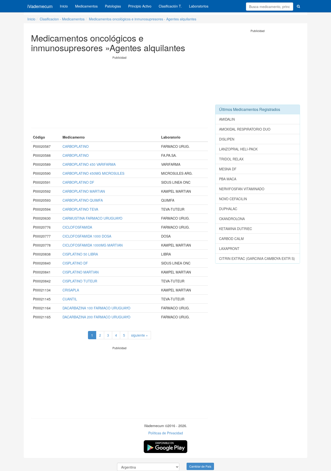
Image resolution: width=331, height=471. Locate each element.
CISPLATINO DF (75, 263)
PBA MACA (227, 178)
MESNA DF (227, 168)
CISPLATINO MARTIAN (81, 272)
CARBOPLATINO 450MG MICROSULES (93, 173)
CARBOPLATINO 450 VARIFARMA (89, 164)
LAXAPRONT (229, 248)
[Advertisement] (119, 94)
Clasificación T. (170, 6)
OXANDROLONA (232, 218)
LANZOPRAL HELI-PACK (238, 149)
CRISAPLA (71, 290)
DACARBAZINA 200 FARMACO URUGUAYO (96, 316)
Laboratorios (198, 6)
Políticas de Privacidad (165, 432)
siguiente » (139, 335)
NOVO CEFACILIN (233, 198)
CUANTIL (70, 299)
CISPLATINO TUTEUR (80, 281)
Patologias (113, 6)
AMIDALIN (227, 119)
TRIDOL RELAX (231, 159)
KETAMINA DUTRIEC (235, 228)
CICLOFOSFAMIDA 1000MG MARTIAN (93, 245)
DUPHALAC (228, 208)
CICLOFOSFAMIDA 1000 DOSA (87, 236)
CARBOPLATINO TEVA (80, 209)
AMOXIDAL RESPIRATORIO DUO (244, 129)
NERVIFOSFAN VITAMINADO (241, 188)
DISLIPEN (226, 139)
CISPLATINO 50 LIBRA (80, 254)
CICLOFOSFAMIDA (77, 227)
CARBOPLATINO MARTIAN (84, 191)
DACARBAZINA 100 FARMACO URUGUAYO (96, 308)
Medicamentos (86, 6)
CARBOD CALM (231, 238)
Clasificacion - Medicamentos (62, 19)
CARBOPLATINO (76, 146)
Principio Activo (139, 6)
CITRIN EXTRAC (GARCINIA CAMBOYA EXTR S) (257, 258)
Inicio (64, 6)
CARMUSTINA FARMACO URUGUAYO (92, 218)
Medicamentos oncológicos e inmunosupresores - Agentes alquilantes (142, 19)
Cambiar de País (200, 466)
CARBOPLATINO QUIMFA (83, 200)
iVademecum (40, 6)
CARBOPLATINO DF (78, 182)
